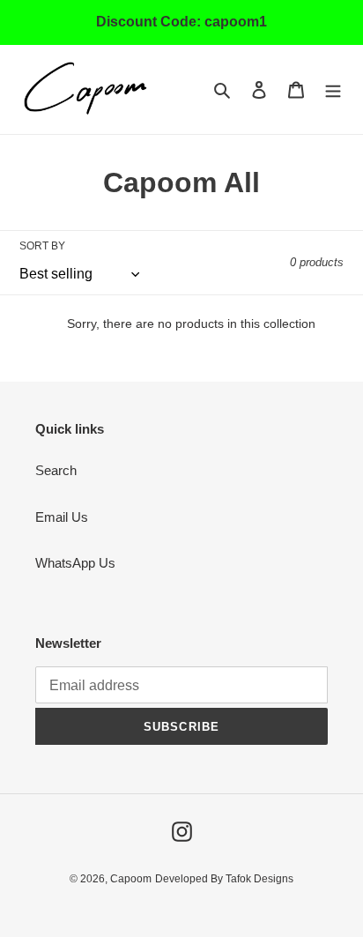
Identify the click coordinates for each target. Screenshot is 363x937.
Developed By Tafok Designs (224, 879)
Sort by (42, 246)
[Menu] (333, 89)
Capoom (131, 879)
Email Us (61, 516)
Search (56, 470)
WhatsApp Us (75, 562)
